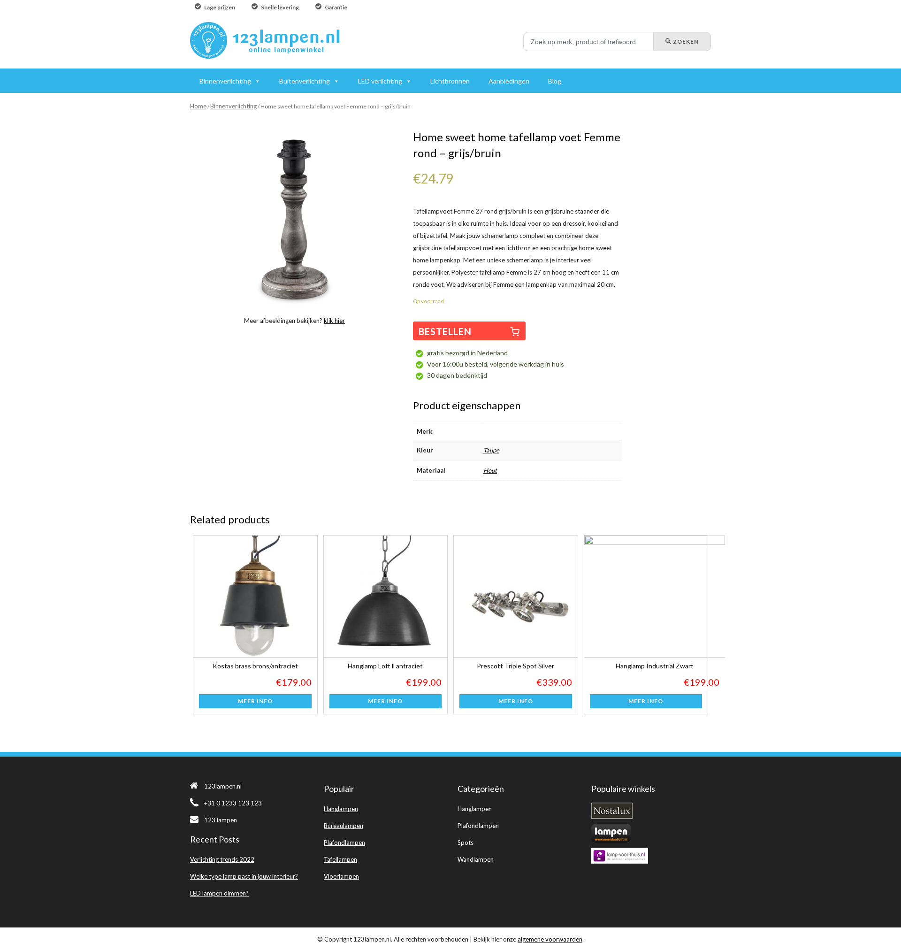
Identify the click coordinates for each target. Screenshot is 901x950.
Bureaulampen (343, 825)
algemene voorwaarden (550, 939)
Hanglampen (341, 808)
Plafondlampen (344, 842)
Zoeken (685, 41)
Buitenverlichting (304, 81)
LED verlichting (380, 81)
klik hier (334, 320)
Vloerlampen (341, 876)
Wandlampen (476, 859)
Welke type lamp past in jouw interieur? (244, 876)
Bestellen (445, 331)
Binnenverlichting (233, 106)
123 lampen (220, 820)
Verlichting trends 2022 (222, 859)
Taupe (491, 450)
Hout (490, 470)
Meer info (255, 701)
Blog (554, 81)
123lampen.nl (223, 786)
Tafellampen (340, 859)
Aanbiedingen (509, 81)
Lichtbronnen (450, 81)
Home (198, 106)
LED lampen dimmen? (219, 893)
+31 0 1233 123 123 (233, 803)
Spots (465, 842)
